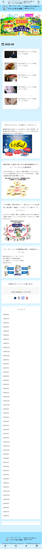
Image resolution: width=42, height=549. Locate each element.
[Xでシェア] (7, 470)
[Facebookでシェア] (7, 475)
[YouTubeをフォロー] (27, 298)
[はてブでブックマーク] (16, 475)
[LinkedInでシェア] (21, 480)
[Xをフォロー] (19, 298)
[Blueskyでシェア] (25, 470)
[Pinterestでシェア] (11, 480)
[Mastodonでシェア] (16, 470)
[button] (37, 344)
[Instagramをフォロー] (23, 298)
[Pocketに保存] (25, 475)
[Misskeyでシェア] (35, 470)
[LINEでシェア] (35, 475)
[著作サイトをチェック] (15, 298)
